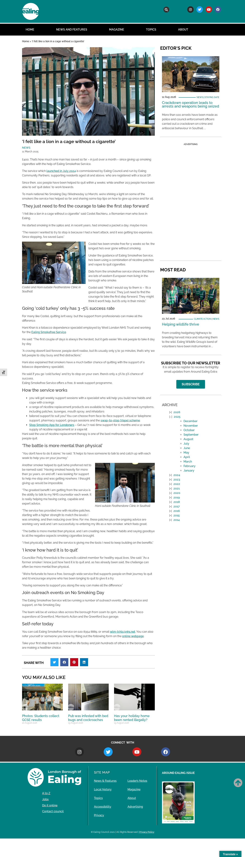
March (187, 461)
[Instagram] (190, 9)
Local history (103, 789)
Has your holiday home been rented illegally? (132, 718)
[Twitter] (199, 9)
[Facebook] (218, 9)
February (189, 466)
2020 (176, 493)
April (186, 457)
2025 (177, 416)
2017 (176, 506)
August (188, 439)
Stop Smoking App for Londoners (51, 425)
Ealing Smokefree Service (48, 332)
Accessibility (102, 806)
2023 (176, 479)
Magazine (116, 29)
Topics (151, 29)
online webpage (133, 636)
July (186, 443)
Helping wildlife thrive (180, 324)
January (188, 470)
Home (30, 29)
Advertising (135, 806)
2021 (176, 488)
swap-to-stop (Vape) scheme (120, 420)
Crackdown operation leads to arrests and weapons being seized (190, 104)
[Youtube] (209, 9)
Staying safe (212, 97)
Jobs (45, 799)
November (190, 425)
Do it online (49, 805)
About (183, 29)
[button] (166, 10)
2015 (176, 515)
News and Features (71, 29)
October (189, 430)
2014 (176, 520)
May (186, 452)
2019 (176, 497)
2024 (176, 475)
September (191, 434)
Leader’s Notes (137, 781)
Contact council (53, 811)
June (186, 448)
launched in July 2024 (61, 171)
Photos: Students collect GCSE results (40, 718)
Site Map (102, 772)
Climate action (202, 319)
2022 (176, 484)
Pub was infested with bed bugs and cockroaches (88, 718)
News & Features (105, 781)
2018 (176, 502)
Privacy (99, 815)
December (190, 421)
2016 (176, 511)
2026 (176, 412)
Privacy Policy (146, 832)
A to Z (46, 793)
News (26, 147)
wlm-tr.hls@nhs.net (122, 631)
